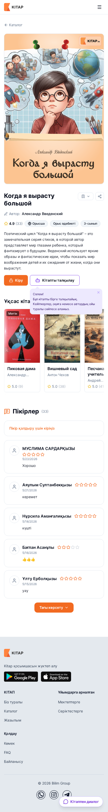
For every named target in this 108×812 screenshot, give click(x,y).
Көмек (9, 743)
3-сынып (90, 223)
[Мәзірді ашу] (99, 7)
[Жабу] (98, 292)
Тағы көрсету (51, 607)
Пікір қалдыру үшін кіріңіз (32, 428)
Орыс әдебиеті (64, 223)
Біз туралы (13, 702)
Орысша (38, 223)
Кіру (19, 280)
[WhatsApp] (41, 795)
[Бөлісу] (99, 196)
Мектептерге (69, 702)
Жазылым (12, 720)
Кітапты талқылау (58, 280)
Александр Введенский (42, 214)
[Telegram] (67, 795)
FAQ (7, 752)
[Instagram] (54, 795)
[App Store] (56, 677)
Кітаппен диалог (84, 801)
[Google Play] (21, 677)
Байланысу (13, 761)
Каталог (15, 25)
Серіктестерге (70, 711)
